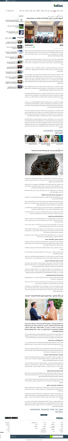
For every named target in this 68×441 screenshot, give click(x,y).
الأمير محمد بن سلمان (45, 409)
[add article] (13, 0)
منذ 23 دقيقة (17, 28)
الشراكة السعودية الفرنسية (35, 409)
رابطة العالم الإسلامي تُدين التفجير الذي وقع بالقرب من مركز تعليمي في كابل (12, 21)
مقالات (31, 10)
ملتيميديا (27, 10)
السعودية (60, 409)
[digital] (15, 0)
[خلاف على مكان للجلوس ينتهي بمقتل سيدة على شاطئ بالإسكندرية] (21, 32)
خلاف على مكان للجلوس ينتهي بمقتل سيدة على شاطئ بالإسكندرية (12, 32)
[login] (10, 0)
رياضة (45, 10)
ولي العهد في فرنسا (58, 412)
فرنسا (57, 409)
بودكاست (42, 10)
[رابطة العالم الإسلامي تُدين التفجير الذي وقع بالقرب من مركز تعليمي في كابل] (21, 20)
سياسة (54, 10)
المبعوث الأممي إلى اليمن (48, 130)
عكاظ (61, 14)
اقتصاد (51, 10)
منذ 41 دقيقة (17, 34)
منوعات (34, 10)
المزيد (20, 10)
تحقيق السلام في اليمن (58, 130)
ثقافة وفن (38, 10)
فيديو (48, 10)
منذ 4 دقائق (17, 22)
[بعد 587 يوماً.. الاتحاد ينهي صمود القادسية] (21, 26)
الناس (16, 45)
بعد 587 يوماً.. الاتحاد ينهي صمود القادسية (13, 26)
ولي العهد (52, 409)
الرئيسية (61, 10)
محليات (58, 10)
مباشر (24, 10)
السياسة (58, 14)
